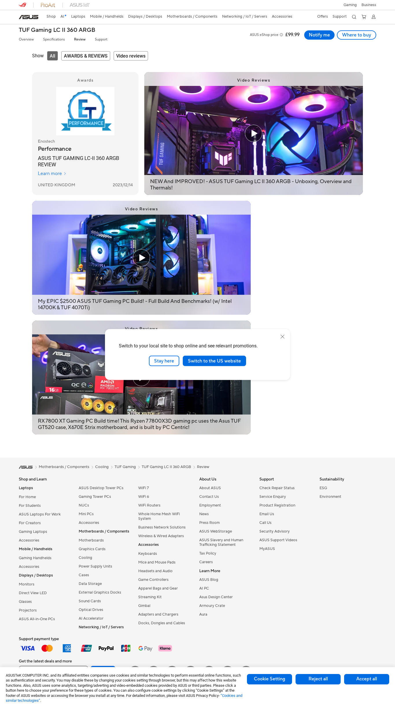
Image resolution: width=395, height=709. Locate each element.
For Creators (30, 523)
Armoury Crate (212, 605)
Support (101, 39)
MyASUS (267, 548)
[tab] (52, 55)
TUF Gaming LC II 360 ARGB (57, 30)
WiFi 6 (143, 496)
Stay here (164, 361)
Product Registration (277, 505)
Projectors (28, 610)
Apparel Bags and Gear (158, 588)
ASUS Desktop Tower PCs (101, 488)
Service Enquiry (272, 496)
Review (80, 39)
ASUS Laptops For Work (40, 514)
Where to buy (356, 35)
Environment (330, 496)
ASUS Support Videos (278, 540)
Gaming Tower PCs (95, 496)
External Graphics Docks (100, 592)
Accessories (29, 540)
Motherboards (91, 540)
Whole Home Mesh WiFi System (159, 516)
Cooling (85, 557)
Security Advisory (274, 531)
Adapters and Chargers (158, 614)
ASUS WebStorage (215, 531)
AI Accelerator (91, 618)
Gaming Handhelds (35, 558)
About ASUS (210, 488)
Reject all (318, 679)
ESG (323, 488)
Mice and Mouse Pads (157, 562)
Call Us (265, 522)
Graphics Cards (92, 549)
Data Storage (90, 583)
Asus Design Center (216, 597)
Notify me (319, 35)
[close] (282, 336)
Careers (206, 562)
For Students (30, 505)
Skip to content (22, 17)
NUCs (84, 505)
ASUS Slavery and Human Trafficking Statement (221, 542)
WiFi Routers (149, 505)
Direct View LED (33, 593)
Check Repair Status (277, 488)
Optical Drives (91, 609)
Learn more (50, 173)
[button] (350, 5)
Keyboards (147, 553)
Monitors (26, 584)
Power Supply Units (95, 566)
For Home (27, 497)
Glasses (25, 601)
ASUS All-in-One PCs (37, 619)
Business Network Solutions (162, 527)
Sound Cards (90, 601)
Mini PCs (86, 514)
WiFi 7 (143, 488)
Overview (26, 39)
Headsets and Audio (155, 571)
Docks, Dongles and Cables (161, 623)
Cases (84, 575)
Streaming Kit (150, 597)
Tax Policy (207, 553)
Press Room (209, 522)
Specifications (54, 39)
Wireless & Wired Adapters (161, 536)
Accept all (366, 679)
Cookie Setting (269, 679)
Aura (203, 614)
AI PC (204, 588)
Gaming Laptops (33, 531)
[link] (28, 17)
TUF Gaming (125, 467)
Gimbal (144, 605)
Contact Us (209, 496)
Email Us (266, 514)
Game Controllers (153, 579)
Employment (210, 505)
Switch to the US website (214, 361)
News (204, 514)
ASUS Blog (208, 579)
